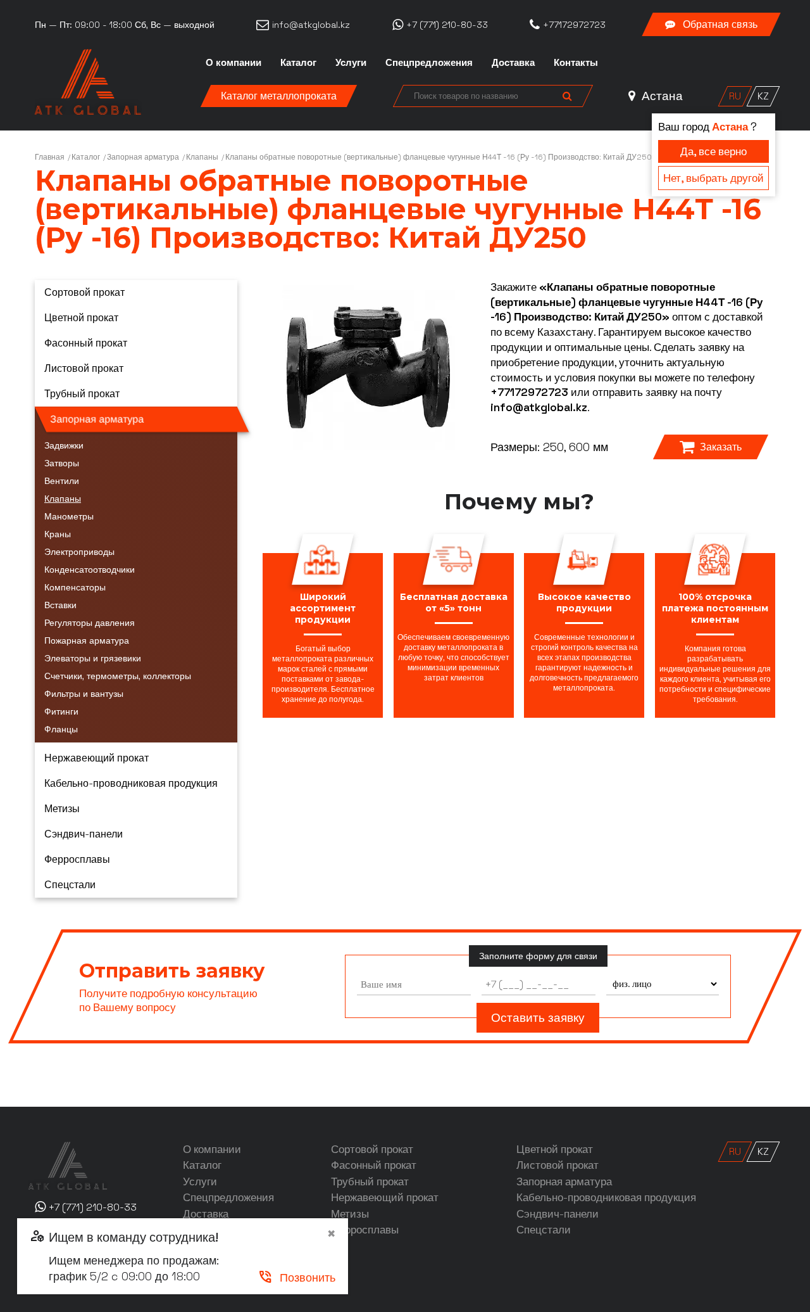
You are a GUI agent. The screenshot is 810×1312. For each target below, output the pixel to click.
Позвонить (296, 1277)
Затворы (61, 463)
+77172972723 (529, 392)
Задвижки (64, 445)
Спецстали (70, 884)
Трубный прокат (82, 393)
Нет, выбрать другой (713, 178)
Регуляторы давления (89, 622)
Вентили (61, 481)
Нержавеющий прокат (96, 758)
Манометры (69, 516)
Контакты (576, 62)
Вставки (60, 605)
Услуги (350, 62)
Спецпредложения (429, 62)
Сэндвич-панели (83, 834)
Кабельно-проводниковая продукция (131, 783)
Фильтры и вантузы (83, 693)
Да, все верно (713, 151)
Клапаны (202, 157)
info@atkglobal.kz (538, 407)
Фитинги (61, 711)
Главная (50, 157)
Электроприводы (79, 551)
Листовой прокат (83, 368)
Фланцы (61, 729)
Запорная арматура (143, 157)
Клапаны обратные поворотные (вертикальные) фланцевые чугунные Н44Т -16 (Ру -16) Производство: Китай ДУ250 (438, 157)
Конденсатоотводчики (89, 569)
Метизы (62, 808)
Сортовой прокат (84, 292)
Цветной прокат (81, 317)
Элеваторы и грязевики (92, 658)
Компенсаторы (75, 587)
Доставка (513, 62)
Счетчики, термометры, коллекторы (117, 676)
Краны (57, 534)
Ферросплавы (77, 859)
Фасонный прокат (85, 343)
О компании (233, 62)
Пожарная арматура (86, 640)
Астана (661, 96)
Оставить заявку (538, 1018)
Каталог (298, 62)
